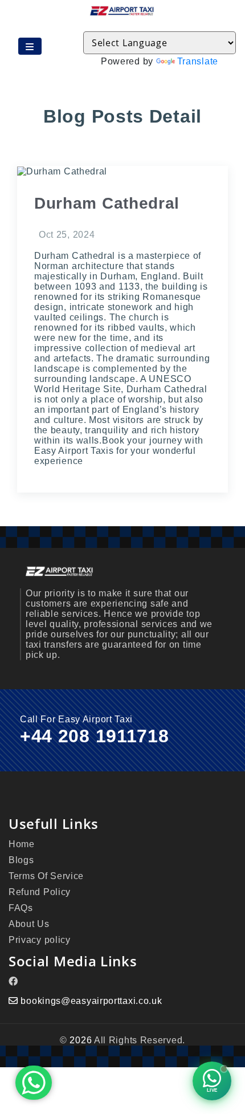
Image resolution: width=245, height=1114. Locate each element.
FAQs (21, 908)
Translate (197, 61)
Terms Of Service (46, 876)
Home (22, 844)
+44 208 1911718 (94, 736)
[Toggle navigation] (30, 46)
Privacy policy (40, 940)
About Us (29, 924)
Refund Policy (40, 892)
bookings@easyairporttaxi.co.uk (91, 1001)
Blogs (21, 860)
